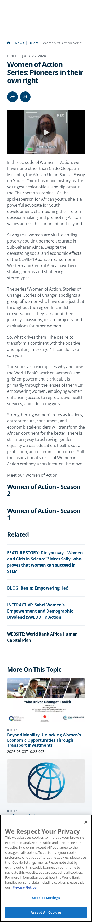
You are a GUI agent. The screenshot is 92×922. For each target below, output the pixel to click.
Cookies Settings (46, 897)
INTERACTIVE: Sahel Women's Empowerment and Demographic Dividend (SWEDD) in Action (40, 611)
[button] (25, 96)
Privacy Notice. (25, 887)
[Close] (85, 822)
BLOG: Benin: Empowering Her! (37, 588)
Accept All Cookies (46, 912)
